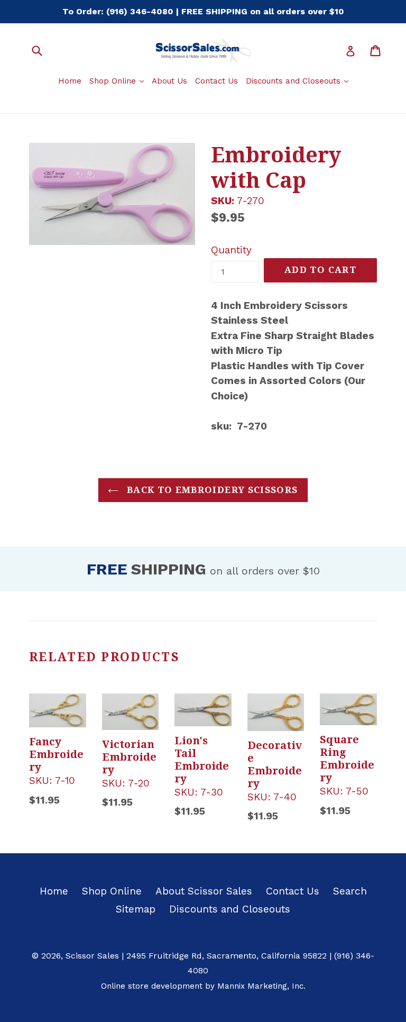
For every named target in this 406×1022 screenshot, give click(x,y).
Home (69, 81)
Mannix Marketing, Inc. (261, 986)
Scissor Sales (92, 956)
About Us (169, 81)
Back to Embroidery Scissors (211, 490)
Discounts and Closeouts (298, 81)
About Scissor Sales (203, 891)
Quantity (231, 250)
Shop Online (117, 81)
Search (350, 891)
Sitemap (135, 909)
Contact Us (216, 81)
